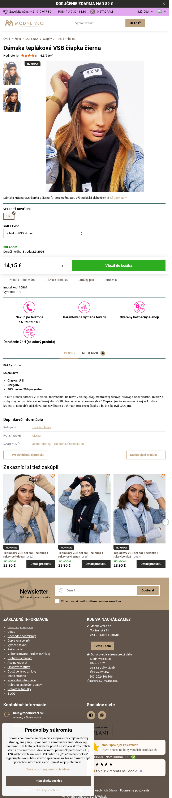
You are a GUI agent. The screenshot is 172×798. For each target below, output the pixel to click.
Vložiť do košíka (118, 265)
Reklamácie (15, 649)
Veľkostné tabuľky (19, 689)
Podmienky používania (134, 790)
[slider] (29, 55)
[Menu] (164, 23)
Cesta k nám (102, 646)
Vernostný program (20, 627)
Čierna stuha (75, 444)
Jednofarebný (41, 444)
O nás (11, 631)
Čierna (36, 435)
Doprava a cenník (19, 640)
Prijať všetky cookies (48, 780)
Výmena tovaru (17, 645)
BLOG (11, 693)
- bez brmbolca (41, 427)
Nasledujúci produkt (143, 454)
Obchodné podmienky (22, 636)
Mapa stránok (17, 676)
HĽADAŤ (135, 23)
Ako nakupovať (17, 662)
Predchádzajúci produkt (28, 454)
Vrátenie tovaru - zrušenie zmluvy (29, 653)
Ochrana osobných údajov (25, 684)
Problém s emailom (20, 658)
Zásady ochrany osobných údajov (95, 790)
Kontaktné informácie (22, 680)
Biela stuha (59, 444)
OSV (18, 292)
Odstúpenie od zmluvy (22, 671)
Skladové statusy (19, 667)
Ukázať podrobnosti (48, 790)
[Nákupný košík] (154, 23)
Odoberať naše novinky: (35, 597)
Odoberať (148, 590)
